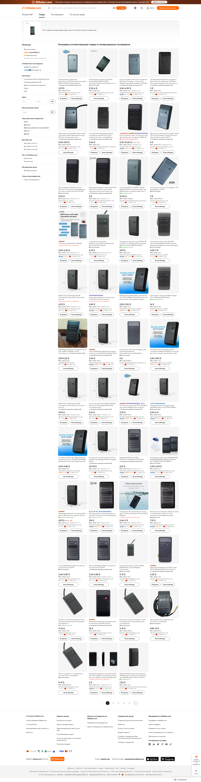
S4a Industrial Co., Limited (65, 200)
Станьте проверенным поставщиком (160, 732)
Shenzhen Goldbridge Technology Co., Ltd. (101, 362)
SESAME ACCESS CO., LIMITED (159, 254)
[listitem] (113, 703)
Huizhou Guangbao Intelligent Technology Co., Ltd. (133, 362)
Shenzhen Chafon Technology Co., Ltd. (131, 254)
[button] (114, 8)
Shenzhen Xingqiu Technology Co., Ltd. (69, 146)
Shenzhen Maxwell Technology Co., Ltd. (161, 578)
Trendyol (123, 768)
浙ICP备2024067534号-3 (154, 775)
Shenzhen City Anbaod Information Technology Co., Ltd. (163, 92)
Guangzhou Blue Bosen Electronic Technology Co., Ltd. (133, 200)
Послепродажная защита (65, 734)
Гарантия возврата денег (65, 724)
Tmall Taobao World (90, 768)
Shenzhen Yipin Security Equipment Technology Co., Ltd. (133, 687)
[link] (196, 761)
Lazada (100, 768)
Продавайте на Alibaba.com (157, 720)
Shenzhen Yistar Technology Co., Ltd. (130, 146)
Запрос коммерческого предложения (100, 727)
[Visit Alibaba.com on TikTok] (170, 744)
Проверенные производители (97, 723)
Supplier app (105, 759)
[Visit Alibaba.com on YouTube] (166, 744)
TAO (116, 768)
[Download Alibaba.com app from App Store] (152, 759)
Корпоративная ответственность (37, 728)
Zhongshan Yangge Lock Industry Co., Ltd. (101, 524)
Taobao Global (109, 768)
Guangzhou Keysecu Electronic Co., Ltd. (100, 308)
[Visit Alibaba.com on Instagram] (162, 744)
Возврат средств (123, 732)
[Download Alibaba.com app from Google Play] (168, 759)
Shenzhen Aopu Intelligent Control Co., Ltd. (101, 92)
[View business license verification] (119, 775)
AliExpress (70, 768)
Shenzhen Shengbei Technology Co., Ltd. (100, 470)
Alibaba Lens (37, 759)
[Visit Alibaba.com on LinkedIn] (154, 744)
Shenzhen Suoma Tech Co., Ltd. (159, 200)
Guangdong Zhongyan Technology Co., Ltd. (132, 92)
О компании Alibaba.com (35, 716)
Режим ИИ (27, 14)
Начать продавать (154, 724)
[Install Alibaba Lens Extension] (100, 2)
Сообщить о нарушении (126, 742)
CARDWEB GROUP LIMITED (66, 362)
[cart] (142, 8)
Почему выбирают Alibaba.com (36, 720)
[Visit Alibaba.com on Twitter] (158, 744)
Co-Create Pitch (31, 724)
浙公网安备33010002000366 (134, 775)
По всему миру (77, 14)
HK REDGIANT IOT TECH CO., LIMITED (130, 308)
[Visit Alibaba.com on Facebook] (149, 744)
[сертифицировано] (134, 403)
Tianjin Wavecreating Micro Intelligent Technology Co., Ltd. (161, 416)
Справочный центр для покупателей (130, 720)
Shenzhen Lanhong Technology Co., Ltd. (69, 524)
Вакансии (29, 732)
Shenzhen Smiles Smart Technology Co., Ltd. (101, 200)
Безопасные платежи (64, 720)
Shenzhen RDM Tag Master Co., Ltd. (130, 578)
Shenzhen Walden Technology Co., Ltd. (69, 92)
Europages (130, 768)
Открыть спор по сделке (126, 728)
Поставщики (57, 14)
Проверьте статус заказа (156, 728)
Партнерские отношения (157, 736)
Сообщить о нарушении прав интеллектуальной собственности (130, 737)
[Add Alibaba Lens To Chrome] (57, 759)
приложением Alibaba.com (134, 759)
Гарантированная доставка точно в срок (68, 729)
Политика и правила (63, 744)
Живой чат (121, 724)
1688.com (79, 768)
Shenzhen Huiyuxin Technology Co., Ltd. (161, 146)
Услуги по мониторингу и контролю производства (69, 739)
